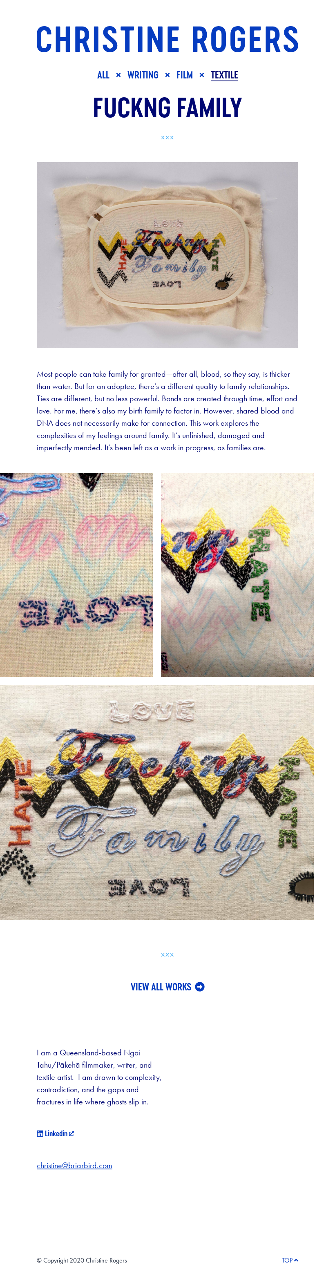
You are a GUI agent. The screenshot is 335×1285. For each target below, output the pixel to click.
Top (287, 1260)
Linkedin (55, 1133)
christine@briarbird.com (74, 1165)
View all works (161, 986)
